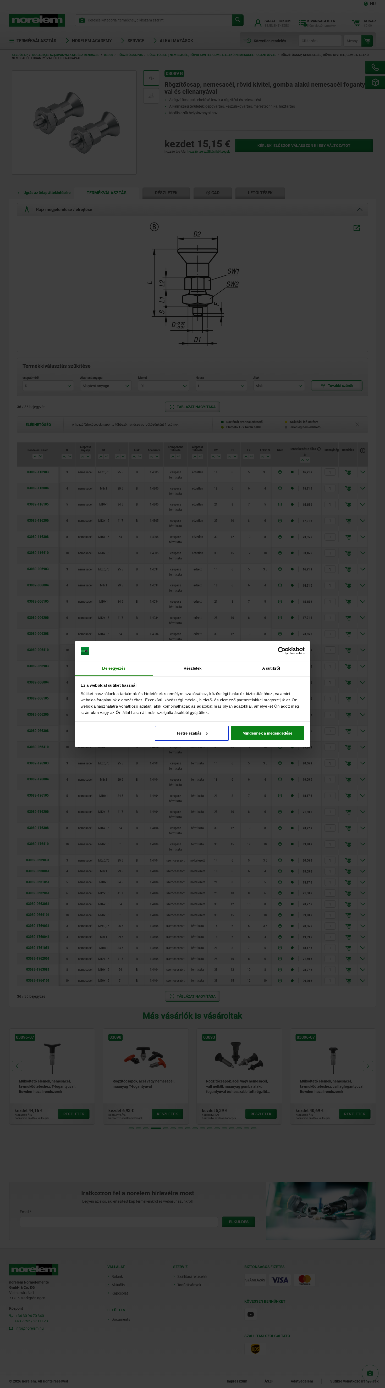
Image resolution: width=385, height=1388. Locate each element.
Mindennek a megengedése (267, 733)
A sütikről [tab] (271, 668)
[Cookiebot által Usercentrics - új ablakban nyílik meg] (282, 651)
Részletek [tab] (193, 668)
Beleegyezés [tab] (113, 668)
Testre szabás (188, 733)
